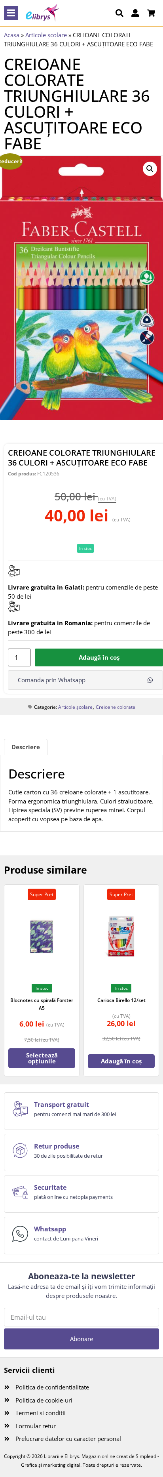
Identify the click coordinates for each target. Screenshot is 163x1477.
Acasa (11, 35)
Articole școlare (46, 35)
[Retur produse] (20, 1150)
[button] (11, 13)
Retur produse (56, 1146)
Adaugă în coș (99, 657)
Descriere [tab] (25, 747)
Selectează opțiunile (42, 1058)
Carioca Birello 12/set (121, 1000)
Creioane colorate (115, 707)
